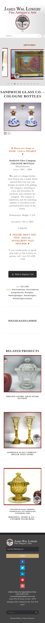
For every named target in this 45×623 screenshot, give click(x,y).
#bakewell (31, 509)
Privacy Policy (15, 618)
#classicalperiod (32, 289)
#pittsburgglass (29, 511)
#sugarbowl (20, 513)
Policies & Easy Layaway (22, 320)
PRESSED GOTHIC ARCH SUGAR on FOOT (22, 397)
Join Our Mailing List (16, 549)
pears (28, 513)
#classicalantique (18, 289)
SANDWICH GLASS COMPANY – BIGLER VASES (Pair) (22, 453)
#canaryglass (15, 511)
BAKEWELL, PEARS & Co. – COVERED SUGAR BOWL (22, 518)
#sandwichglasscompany (22, 298)
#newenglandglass (15, 295)
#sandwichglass (30, 295)
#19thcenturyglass (18, 509)
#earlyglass (29, 292)
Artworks (23, 45)
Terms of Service (28, 618)
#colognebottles (17, 292)
